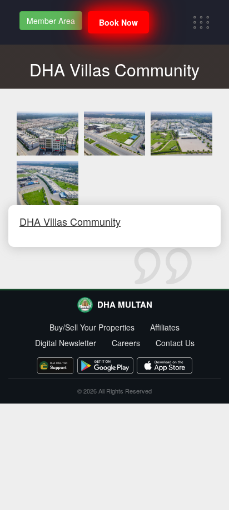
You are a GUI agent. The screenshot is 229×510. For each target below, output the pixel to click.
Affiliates (165, 327)
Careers (126, 342)
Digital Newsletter (65, 342)
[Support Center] (55, 365)
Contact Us (175, 342)
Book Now (118, 22)
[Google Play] (105, 365)
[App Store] (164, 365)
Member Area (51, 20)
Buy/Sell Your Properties (92, 327)
